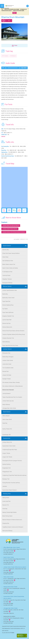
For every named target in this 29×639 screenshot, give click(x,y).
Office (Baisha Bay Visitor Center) (11, 547)
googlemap (15, 551)
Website (3, 136)
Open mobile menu (2, 6)
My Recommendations (4, 20)
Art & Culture (5, 56)
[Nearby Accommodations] (14, 210)
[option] (14, 31)
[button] (14, 45)
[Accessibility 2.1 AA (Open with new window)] (22, 636)
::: (1, 245)
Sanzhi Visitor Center (8, 557)
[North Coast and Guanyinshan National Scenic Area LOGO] (11, 6)
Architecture (13, 56)
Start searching (27, 6)
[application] (14, 68)
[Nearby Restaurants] (9, 210)
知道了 (14, 12)
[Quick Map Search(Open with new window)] (19, 210)
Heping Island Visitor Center (10, 586)
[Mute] (22, 68)
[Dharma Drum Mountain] (14, 31)
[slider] (25, 68)
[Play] (3, 68)
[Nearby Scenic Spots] (4, 210)
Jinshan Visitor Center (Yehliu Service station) (14, 567)
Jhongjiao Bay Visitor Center (10, 608)
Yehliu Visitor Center (8, 577)
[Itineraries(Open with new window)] (24, 210)
